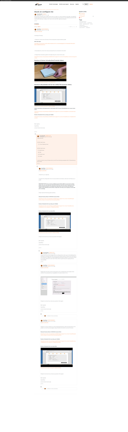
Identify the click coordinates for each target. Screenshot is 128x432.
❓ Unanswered (86, 16)
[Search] (83, 4)
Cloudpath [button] (89, 22)
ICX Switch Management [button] (84, 26)
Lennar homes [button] (82, 27)
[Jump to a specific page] (76, 26)
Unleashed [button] (88, 27)
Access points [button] (82, 25)
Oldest (38, 26)
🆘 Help (80, 17)
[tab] (37, 24)
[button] (58, 285)
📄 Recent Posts (82, 14)
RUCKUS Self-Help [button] (83, 21)
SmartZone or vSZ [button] (83, 22)
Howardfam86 (39, 14)
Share (35, 20)
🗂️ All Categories (82, 13)
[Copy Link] (48, 15)
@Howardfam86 (38, 31)
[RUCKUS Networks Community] (38, 4)
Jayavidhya (39, 29)
